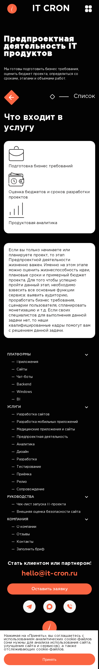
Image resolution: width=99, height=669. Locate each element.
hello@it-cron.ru (49, 573)
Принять (49, 659)
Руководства (20, 497)
